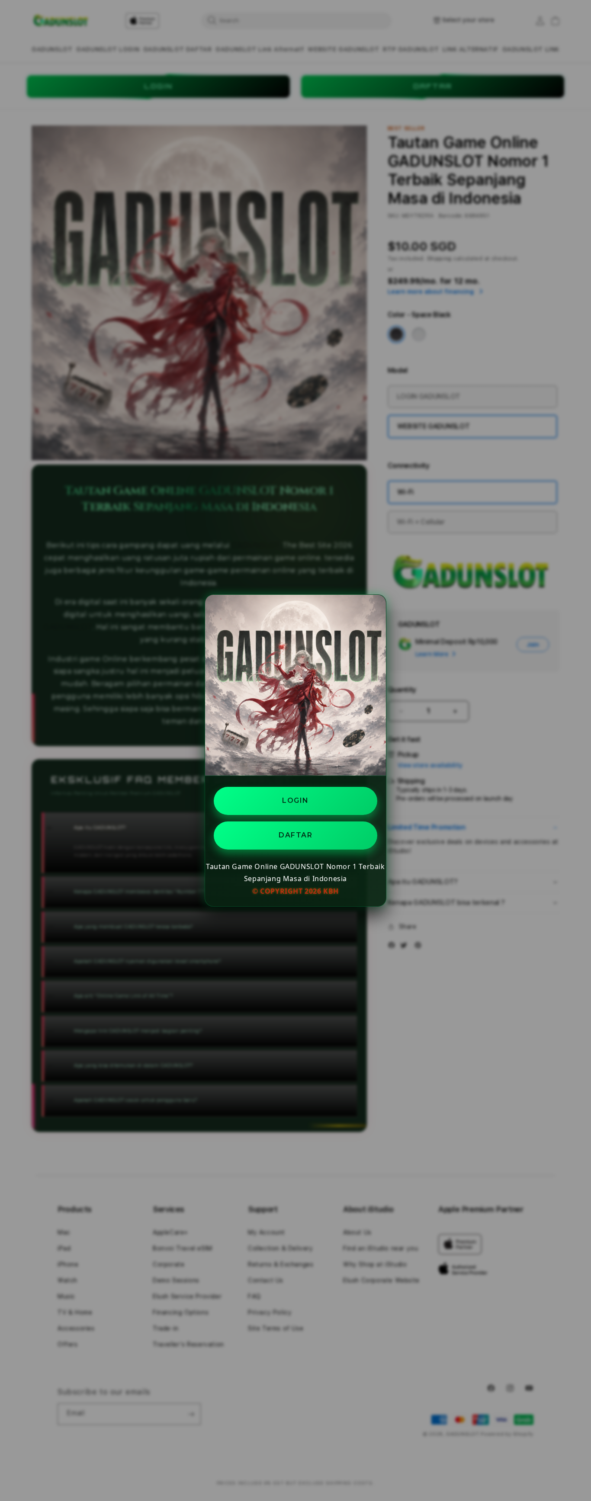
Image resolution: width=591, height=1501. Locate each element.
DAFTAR (295, 835)
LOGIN (295, 800)
